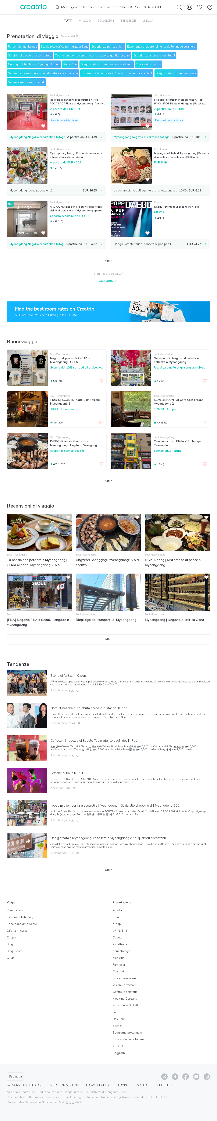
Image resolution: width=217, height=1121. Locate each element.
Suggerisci (106, 280)
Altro (108, 261)
